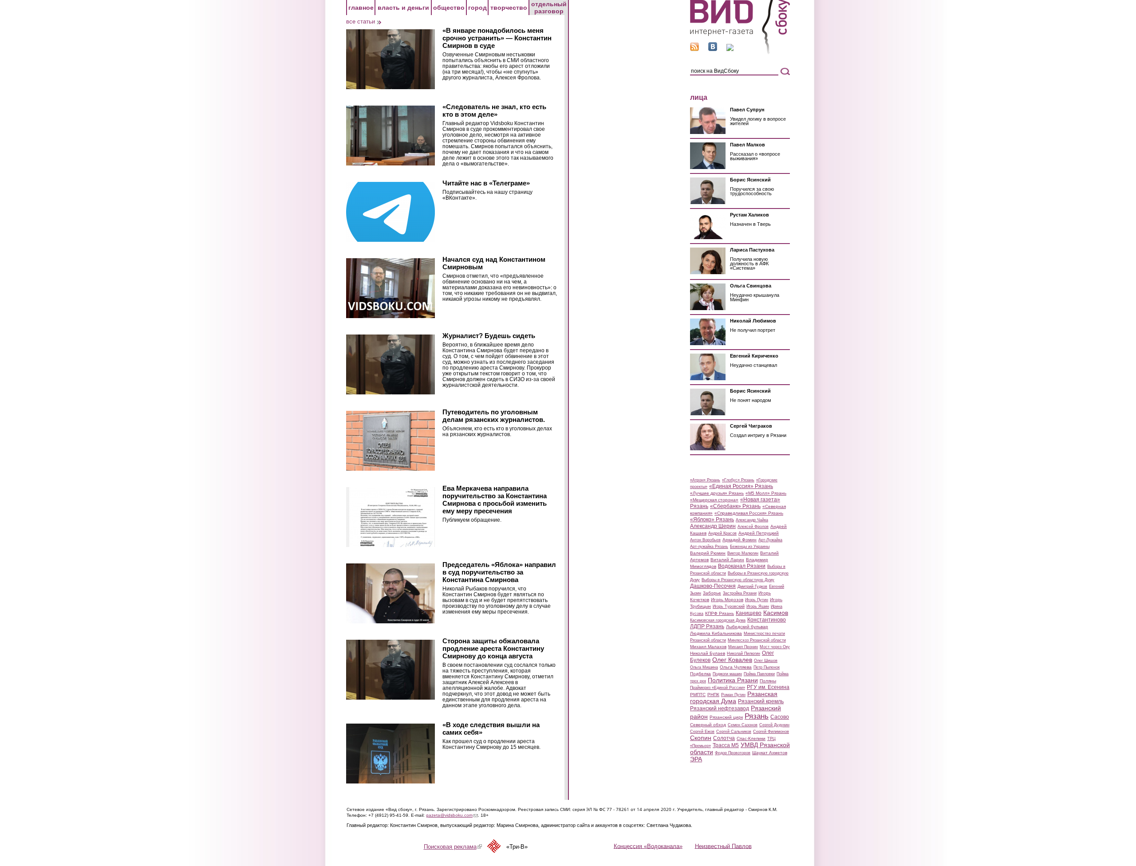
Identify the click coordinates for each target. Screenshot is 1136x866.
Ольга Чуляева (736, 667)
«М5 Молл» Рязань (766, 493)
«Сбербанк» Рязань (735, 506)
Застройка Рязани (740, 593)
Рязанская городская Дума (733, 697)
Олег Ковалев (732, 659)
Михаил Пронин (743, 647)
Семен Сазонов (742, 725)
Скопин (700, 737)
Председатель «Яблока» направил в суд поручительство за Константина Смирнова (499, 572)
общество (449, 7)
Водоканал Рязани (741, 566)
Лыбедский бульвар (747, 626)
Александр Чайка (752, 520)
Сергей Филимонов (771, 731)
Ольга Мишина (704, 667)
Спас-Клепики (751, 738)
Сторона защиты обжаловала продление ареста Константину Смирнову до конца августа (493, 648)
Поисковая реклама (453, 846)
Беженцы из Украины (749, 546)
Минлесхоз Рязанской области (757, 640)
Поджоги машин (727, 674)
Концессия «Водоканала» (648, 845)
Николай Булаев (707, 653)
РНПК (713, 694)
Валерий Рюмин (708, 553)
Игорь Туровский (729, 606)
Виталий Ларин (727, 559)
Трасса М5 (726, 745)
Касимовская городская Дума (718, 620)
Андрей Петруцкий (758, 533)
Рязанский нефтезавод (719, 708)
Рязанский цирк (726, 717)
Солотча (724, 738)
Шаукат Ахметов (769, 752)
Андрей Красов (722, 533)
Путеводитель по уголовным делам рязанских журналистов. (493, 415)
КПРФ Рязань (719, 613)
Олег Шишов (765, 660)
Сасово (779, 717)
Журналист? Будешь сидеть (488, 335)
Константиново (766, 620)
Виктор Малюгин (742, 553)
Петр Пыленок (766, 667)
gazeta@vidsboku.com (452, 815)
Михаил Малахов (708, 646)
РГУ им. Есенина (768, 687)
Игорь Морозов (727, 599)
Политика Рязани (733, 680)
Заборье (712, 592)
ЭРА (696, 759)
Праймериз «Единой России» (717, 687)
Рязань (757, 716)
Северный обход (708, 724)
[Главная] (740, 52)
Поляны (768, 680)
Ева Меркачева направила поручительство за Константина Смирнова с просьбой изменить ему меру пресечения (494, 499)
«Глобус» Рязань (738, 480)
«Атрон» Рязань (705, 480)
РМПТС (698, 694)
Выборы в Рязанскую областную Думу (738, 580)
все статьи (360, 21)
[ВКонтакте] (712, 49)
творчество (508, 7)
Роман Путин (733, 695)
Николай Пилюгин (743, 653)
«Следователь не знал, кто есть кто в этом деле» (494, 110)
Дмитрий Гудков (752, 586)
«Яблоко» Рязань (712, 519)
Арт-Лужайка (770, 540)
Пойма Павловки (759, 674)
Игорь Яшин (757, 606)
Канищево (748, 613)
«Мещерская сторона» (714, 499)
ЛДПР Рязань (707, 626)
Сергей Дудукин (774, 725)
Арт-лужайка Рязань (709, 546)
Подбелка (700, 673)
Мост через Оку (775, 647)
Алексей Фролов (753, 526)
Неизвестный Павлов (723, 845)
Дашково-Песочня (713, 586)
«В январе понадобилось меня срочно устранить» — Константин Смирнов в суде (497, 38)
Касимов (775, 612)
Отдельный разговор (549, 7)
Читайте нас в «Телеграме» (486, 183)
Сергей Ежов (702, 731)
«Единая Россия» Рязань (741, 486)
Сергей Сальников (733, 731)
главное (361, 7)
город (477, 7)
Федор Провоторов (732, 753)
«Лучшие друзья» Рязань (717, 493)
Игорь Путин (756, 600)
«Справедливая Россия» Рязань (748, 513)
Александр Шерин (713, 526)
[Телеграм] (730, 49)
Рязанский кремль (761, 701)
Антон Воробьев (705, 540)
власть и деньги (403, 7)
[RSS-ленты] (694, 49)
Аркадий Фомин (739, 539)
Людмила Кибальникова (716, 633)
